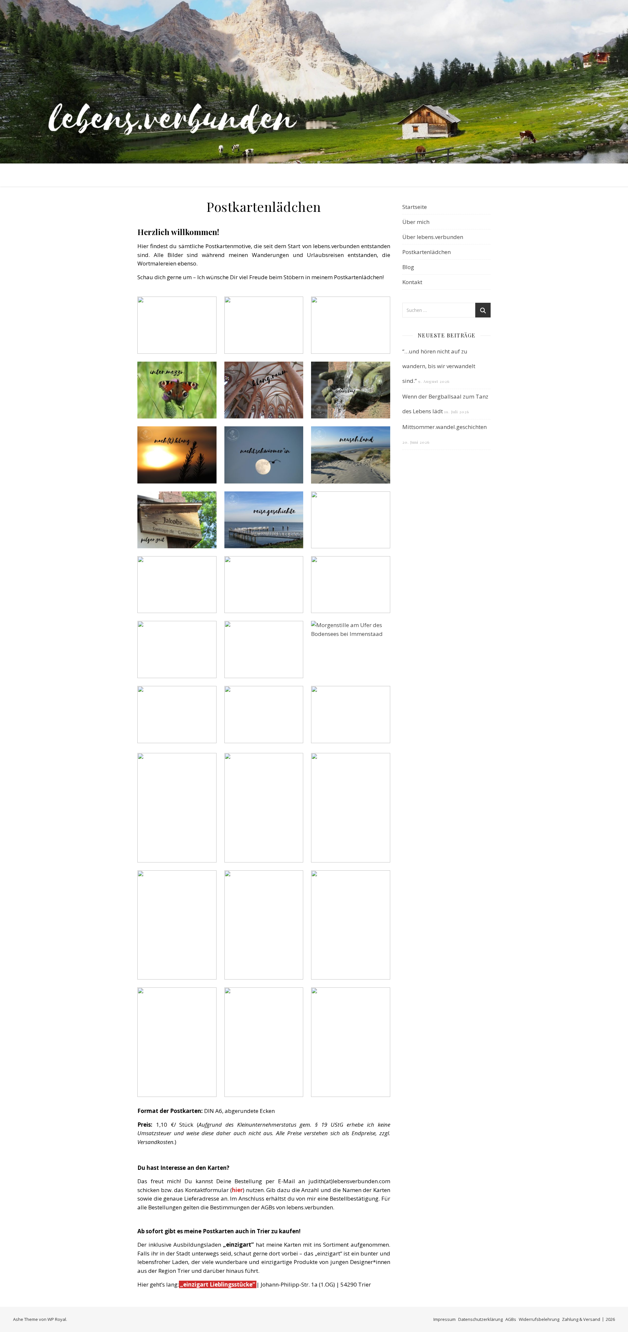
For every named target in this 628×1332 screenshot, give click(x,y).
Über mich (415, 222)
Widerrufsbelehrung (539, 1319)
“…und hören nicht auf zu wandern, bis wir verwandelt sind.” (438, 366)
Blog (408, 267)
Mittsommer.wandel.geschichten (444, 427)
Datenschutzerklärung (480, 1319)
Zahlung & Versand (581, 1319)
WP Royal (56, 1319)
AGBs (510, 1319)
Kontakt (412, 282)
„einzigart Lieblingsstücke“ (217, 1284)
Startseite (414, 207)
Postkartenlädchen (426, 252)
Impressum (444, 1319)
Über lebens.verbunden (432, 237)
